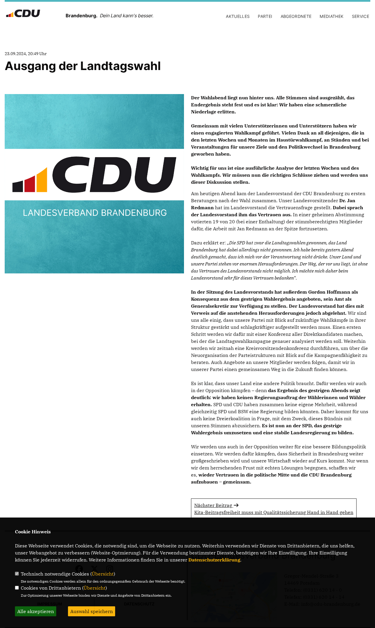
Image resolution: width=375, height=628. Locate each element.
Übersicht (103, 574)
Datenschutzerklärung (214, 560)
